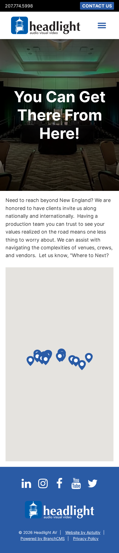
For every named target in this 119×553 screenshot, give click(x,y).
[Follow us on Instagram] (43, 486)
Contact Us (97, 6)
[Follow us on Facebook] (60, 486)
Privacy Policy (86, 538)
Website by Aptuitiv (82, 532)
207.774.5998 (19, 6)
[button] (82, 365)
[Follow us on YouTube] (76, 486)
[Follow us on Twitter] (92, 486)
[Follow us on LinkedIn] (27, 486)
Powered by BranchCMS (42, 538)
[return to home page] (45, 25)
